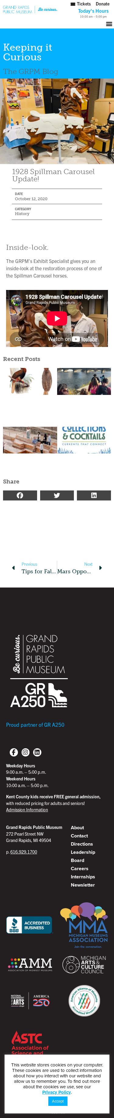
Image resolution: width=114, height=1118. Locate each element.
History (22, 213)
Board (77, 860)
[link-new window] (26, 752)
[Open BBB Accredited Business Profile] (30, 925)
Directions (82, 843)
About (77, 827)
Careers (79, 868)
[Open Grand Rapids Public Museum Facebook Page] (14, 752)
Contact (79, 835)
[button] (57, 24)
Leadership (83, 852)
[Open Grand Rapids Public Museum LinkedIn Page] (37, 752)
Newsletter (83, 884)
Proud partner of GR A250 (35, 724)
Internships (83, 876)
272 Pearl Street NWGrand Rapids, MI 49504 (34, 833)
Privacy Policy (56, 1092)
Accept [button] (58, 1101)
